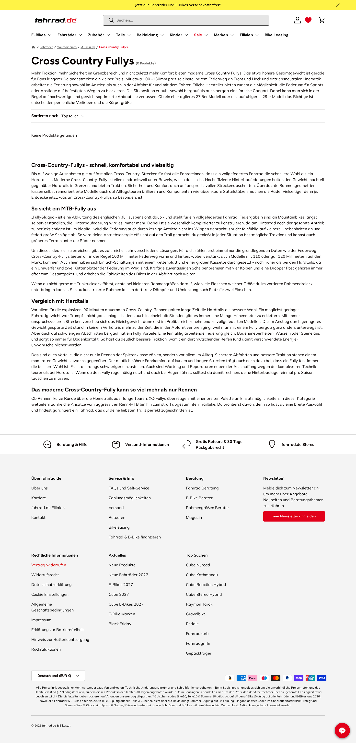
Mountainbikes (67, 47)
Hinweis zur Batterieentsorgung (60, 639)
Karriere (38, 497)
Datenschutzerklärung (51, 584)
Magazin (194, 517)
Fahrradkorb (197, 633)
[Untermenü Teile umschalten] (129, 35)
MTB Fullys (87, 47)
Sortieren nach (44, 115)
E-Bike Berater (199, 497)
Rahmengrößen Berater (207, 507)
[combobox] (186, 20)
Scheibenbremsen (208, 268)
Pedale (192, 623)
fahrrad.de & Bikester (56, 725)
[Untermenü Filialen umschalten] (257, 35)
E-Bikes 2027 (121, 584)
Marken (221, 34)
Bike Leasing (276, 34)
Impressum (41, 619)
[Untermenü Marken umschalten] (232, 35)
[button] (308, 20)
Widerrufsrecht (45, 574)
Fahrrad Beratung (202, 488)
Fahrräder (66, 34)
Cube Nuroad (198, 564)
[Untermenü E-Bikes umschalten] (50, 35)
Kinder (176, 34)
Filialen (246, 34)
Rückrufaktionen (46, 649)
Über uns (39, 488)
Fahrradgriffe (198, 643)
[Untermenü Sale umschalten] (206, 35)
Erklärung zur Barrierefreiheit (57, 629)
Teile (120, 34)
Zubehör (96, 34)
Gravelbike (196, 613)
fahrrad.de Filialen (48, 507)
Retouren (117, 517)
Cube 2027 (119, 594)
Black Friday (120, 623)
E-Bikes (38, 34)
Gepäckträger (198, 653)
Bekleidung (147, 34)
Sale (198, 34)
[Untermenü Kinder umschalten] (186, 35)
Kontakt (38, 517)
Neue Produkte (122, 564)
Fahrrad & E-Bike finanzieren (135, 537)
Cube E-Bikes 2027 (126, 604)
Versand (116, 507)
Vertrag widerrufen (48, 564)
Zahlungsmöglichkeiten (130, 497)
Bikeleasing (119, 527)
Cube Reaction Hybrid (206, 584)
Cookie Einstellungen (50, 594)
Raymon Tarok (199, 604)
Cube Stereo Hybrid (204, 594)
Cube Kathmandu (202, 574)
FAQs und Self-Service (129, 488)
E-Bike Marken (122, 613)
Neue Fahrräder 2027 (128, 574)
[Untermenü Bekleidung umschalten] (162, 35)
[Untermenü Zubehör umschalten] (108, 35)
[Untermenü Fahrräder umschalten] (80, 35)
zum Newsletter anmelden (294, 516)
